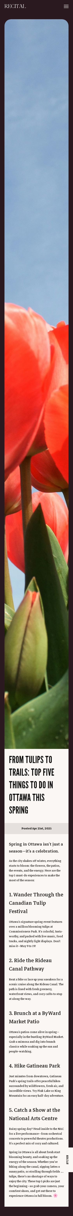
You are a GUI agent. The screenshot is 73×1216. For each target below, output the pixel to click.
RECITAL (15, 6)
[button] (66, 6)
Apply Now (67, 1159)
